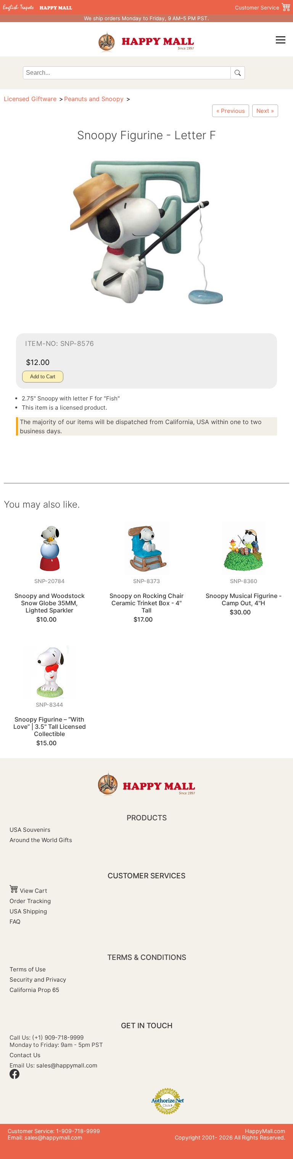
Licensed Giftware (30, 99)
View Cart (32, 890)
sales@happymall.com (66, 1065)
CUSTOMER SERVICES (146, 875)
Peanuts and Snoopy (94, 99)
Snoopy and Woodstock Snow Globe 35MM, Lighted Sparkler (49, 603)
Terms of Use (28, 969)
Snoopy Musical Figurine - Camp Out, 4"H (244, 599)
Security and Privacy (38, 979)
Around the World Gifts (41, 840)
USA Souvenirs (30, 829)
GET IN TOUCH (146, 1025)
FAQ (15, 921)
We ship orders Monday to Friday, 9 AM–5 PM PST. (146, 18)
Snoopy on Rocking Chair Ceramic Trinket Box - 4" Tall (146, 603)
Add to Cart (42, 376)
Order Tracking (30, 901)
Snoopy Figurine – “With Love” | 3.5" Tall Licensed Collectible (49, 726)
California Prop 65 (34, 989)
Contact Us (25, 1055)
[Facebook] (14, 1076)
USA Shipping (28, 911)
